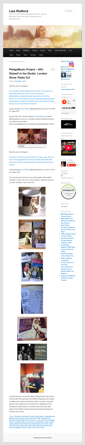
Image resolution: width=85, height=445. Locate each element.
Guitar (51, 424)
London (18, 426)
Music (50, 50)
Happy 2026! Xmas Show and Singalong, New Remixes (68, 220)
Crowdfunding (48, 416)
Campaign (51, 420)
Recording (12, 420)
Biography (26, 50)
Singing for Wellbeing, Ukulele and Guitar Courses (68, 278)
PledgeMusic (42, 116)
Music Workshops (60, 50)
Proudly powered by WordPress (42, 438)
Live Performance (20, 418)
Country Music (39, 416)
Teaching (33, 55)
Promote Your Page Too (67, 178)
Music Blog (33, 418)
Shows (18, 55)
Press (11, 55)
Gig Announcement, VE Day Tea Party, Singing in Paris (67, 240)
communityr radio (19, 422)
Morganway (40, 426)
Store (25, 55)
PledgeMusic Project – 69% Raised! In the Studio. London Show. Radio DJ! (28, 73)
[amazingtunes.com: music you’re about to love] (68, 199)
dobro (47, 422)
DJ (44, 422)
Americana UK (26, 416)
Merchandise (32, 426)
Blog (32, 416)
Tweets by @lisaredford (68, 89)
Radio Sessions (45, 418)
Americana (18, 416)
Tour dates (64, 206)
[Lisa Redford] (62, 176)
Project (29, 427)
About (18, 50)
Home (11, 50)
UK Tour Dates (31, 420)
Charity (11, 422)
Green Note (45, 424)
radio (33, 427)
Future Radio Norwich (34, 424)
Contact (42, 50)
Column (34, 50)
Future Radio (24, 424)
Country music (29, 422)
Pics (70, 50)
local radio (12, 426)
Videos (41, 55)
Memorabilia (24, 426)
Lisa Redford (18, 11)
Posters (24, 427)
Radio (38, 418)
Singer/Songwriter (21, 420)
